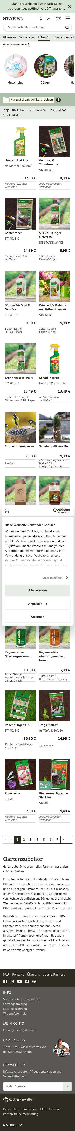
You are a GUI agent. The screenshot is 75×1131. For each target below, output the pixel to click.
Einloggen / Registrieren (19, 1030)
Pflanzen (9, 37)
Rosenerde (12, 793)
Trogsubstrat (48, 725)
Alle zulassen (37, 590)
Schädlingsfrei (49, 378)
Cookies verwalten (21, 1099)
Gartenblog (14, 1040)
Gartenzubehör (22, 44)
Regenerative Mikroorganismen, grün (18, 656)
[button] (16, 110)
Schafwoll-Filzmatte (53, 446)
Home (6, 44)
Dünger (46, 82)
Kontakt (18, 974)
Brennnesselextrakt (19, 378)
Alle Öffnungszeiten (54, 8)
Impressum (30, 1109)
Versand (55, 110)
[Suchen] (67, 1086)
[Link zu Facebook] (5, 981)
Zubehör (43, 37)
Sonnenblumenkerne (19, 446)
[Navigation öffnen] (68, 18)
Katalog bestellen (15, 1009)
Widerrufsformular (15, 1013)
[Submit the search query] (67, 27)
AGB (44, 1109)
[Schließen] (69, 6)
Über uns (33, 974)
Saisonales (26, 37)
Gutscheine (16, 82)
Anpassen (35, 603)
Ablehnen (37, 616)
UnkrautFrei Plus (17, 160)
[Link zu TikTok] (27, 981)
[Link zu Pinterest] (34, 981)
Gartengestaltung (15, 1004)
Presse (55, 1109)
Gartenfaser (13, 233)
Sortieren (35, 110)
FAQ (6, 974)
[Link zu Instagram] (12, 981)
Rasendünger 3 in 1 (18, 725)
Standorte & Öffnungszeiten (21, 999)
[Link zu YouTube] (19, 981)
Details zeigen (53, 577)
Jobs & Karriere (54, 974)
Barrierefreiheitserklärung (20, 1114)
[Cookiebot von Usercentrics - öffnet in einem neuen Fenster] (53, 510)
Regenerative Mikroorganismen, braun (52, 656)
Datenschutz (11, 1109)
